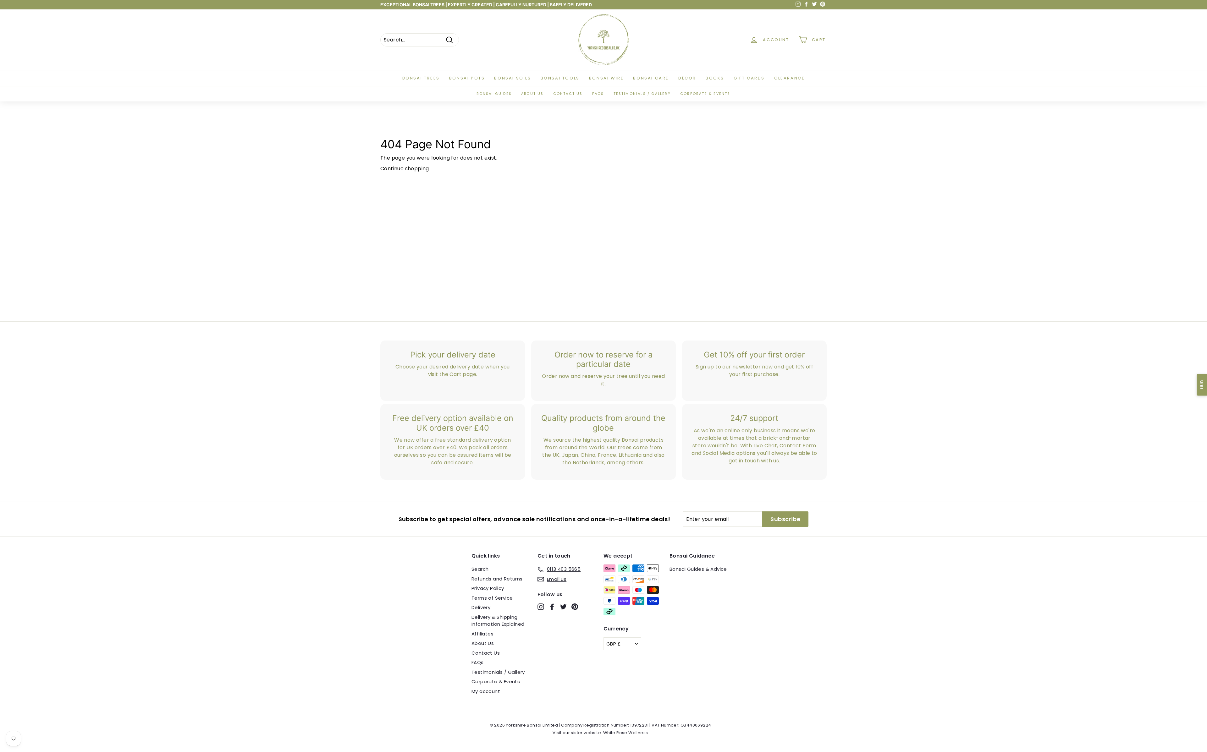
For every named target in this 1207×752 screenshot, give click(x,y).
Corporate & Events (705, 93)
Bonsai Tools (560, 78)
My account (485, 691)
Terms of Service (492, 598)
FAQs (598, 93)
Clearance (789, 78)
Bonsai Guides (494, 93)
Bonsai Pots (467, 78)
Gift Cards (749, 78)
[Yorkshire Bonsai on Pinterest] (574, 606)
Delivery (480, 607)
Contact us (568, 93)
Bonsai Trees (421, 78)
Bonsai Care (651, 78)
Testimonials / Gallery (642, 93)
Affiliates (482, 633)
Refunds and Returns (497, 578)
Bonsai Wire (606, 78)
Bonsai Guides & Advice (698, 569)
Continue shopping (404, 168)
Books (715, 78)
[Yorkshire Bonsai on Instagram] (540, 606)
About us (532, 93)
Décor (687, 78)
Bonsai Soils (512, 78)
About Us (482, 643)
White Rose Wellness (625, 733)
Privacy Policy (487, 588)
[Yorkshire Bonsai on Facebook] (552, 606)
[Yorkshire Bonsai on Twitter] (563, 606)
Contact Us (485, 653)
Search (479, 569)
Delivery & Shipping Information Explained (497, 621)
